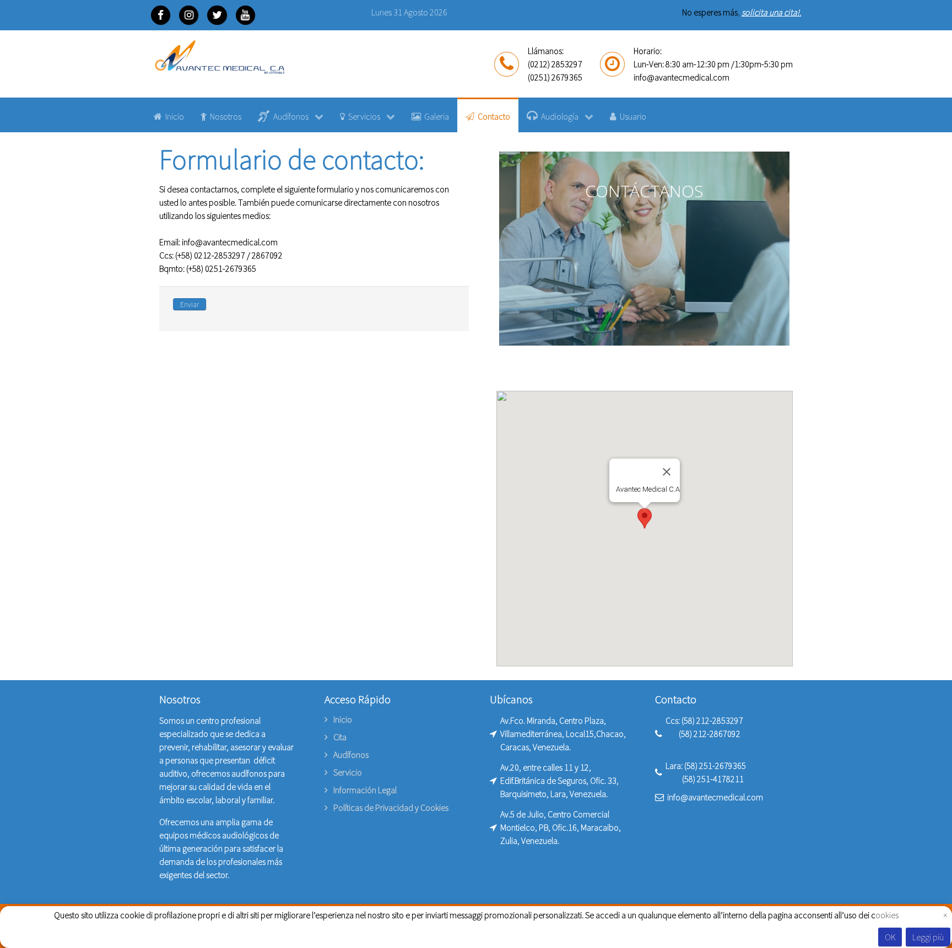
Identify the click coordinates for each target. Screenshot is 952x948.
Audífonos (351, 754)
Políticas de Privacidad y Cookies (390, 807)
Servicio (347, 772)
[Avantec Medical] (220, 58)
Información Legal (365, 789)
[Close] (666, 472)
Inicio (342, 720)
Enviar (189, 304)
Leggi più (928, 936)
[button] (644, 518)
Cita (340, 736)
